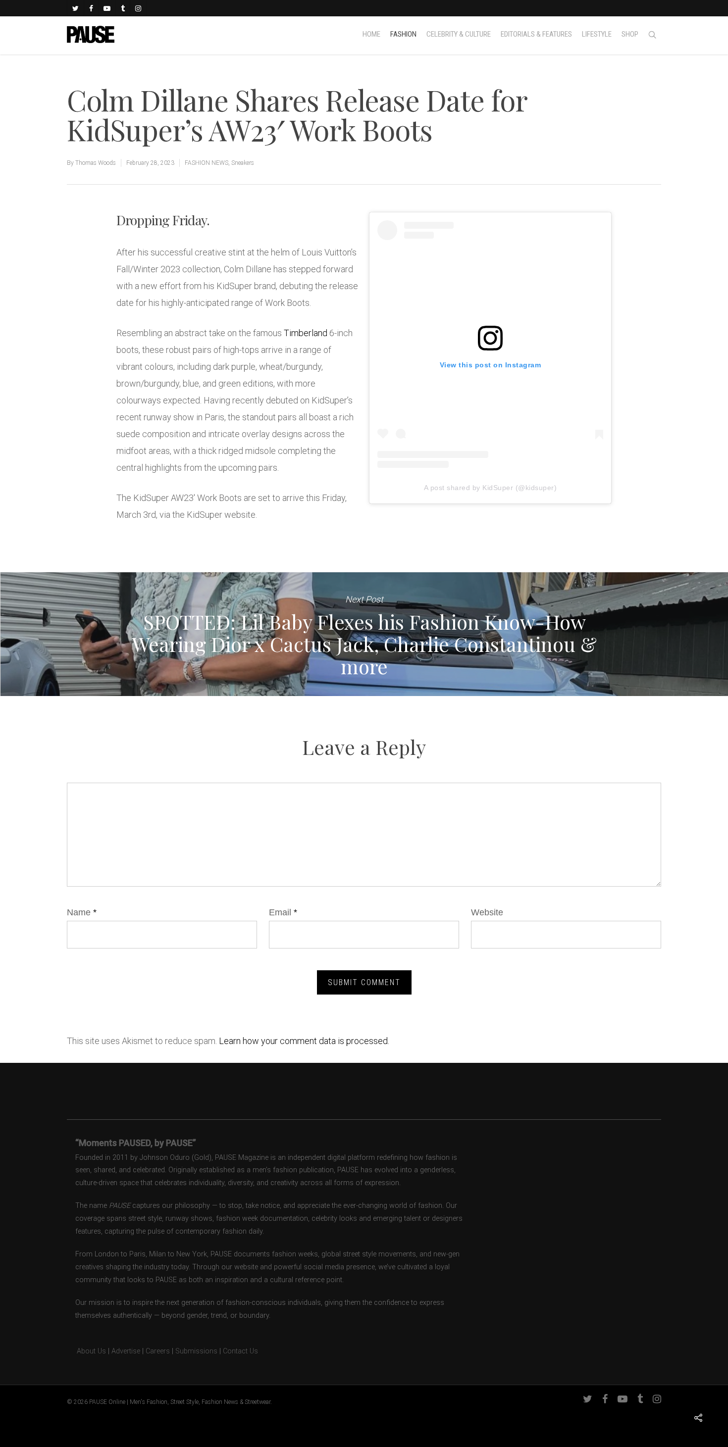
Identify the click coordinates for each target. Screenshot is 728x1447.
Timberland (305, 333)
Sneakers (242, 162)
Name (82, 912)
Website (487, 912)
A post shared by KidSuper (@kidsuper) (490, 488)
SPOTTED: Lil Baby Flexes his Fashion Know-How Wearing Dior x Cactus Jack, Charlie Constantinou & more (364, 634)
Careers (158, 1351)
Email (283, 912)
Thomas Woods (95, 162)
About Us (86, 1351)
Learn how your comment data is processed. (304, 1041)
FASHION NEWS (206, 162)
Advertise (125, 1351)
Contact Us (240, 1351)
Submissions (196, 1351)
